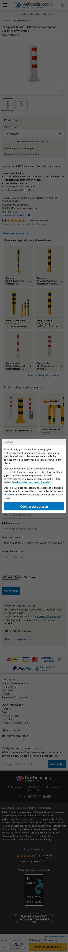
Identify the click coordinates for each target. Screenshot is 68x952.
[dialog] (34, 476)
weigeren (9, 494)
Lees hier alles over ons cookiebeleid (31, 482)
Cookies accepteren (34, 506)
